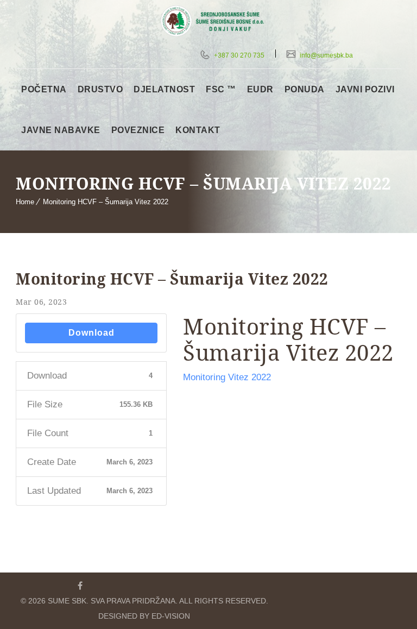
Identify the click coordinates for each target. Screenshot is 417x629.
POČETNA (44, 89)
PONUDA (305, 89)
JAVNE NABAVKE (60, 130)
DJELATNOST (164, 89)
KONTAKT (197, 130)
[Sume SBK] (218, 20)
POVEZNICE (138, 130)
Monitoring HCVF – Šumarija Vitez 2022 (105, 202)
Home (25, 202)
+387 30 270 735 (238, 55)
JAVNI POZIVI (365, 89)
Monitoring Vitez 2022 (227, 377)
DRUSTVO (100, 89)
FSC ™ (221, 89)
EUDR (260, 89)
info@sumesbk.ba (325, 55)
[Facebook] (79, 585)
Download (91, 332)
